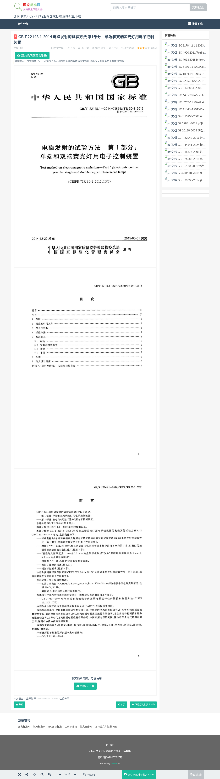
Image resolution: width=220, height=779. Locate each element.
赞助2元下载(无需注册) (33, 55)
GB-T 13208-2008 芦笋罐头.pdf (196, 116)
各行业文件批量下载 (106, 726)
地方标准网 (39, 726)
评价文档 (91, 774)
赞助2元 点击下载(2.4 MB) (140, 774)
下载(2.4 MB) (144, 704)
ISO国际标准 (55, 726)
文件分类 (23, 23)
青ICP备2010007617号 (110, 757)
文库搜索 (198, 7)
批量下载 (197, 23)
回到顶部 (197, 774)
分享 (122, 704)
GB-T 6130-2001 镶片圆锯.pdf (196, 165)
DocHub (114, 764)
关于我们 (110, 745)
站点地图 (127, 751)
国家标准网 (24, 726)
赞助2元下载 (86, 686)
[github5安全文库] (28, 6)
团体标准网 (71, 726)
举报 (20, 704)
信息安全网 (86, 726)
